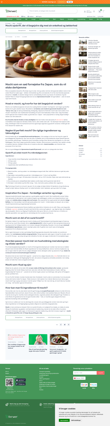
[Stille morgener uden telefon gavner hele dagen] (83, 95)
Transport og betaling (44, 371)
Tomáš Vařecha (12, 342)
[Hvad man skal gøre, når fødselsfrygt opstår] (83, 48)
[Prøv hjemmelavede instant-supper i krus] (83, 136)
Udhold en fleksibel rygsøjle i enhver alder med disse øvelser (94, 42)
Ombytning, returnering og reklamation (49, 373)
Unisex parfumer (44, 30)
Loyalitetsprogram (44, 375)
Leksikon (31, 16)
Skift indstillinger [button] (76, 420)
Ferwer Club (92, 16)
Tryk (40, 388)
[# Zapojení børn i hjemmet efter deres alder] (83, 89)
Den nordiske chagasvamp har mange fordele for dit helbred (16, 346)
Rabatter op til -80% (13, 16)
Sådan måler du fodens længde (47, 382)
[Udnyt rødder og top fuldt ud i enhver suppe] (83, 101)
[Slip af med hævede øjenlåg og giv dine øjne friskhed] (38, 339)
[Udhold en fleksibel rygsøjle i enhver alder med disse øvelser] (83, 42)
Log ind (100, 373)
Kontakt (101, 16)
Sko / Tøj (99, 19)
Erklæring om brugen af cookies (47, 384)
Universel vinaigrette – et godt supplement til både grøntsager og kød (58, 351)
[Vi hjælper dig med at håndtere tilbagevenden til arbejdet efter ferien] (83, 62)
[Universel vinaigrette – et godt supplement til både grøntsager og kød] (59, 339)
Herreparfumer (32, 30)
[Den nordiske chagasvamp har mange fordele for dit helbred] (17, 337)
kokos (55, 256)
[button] (20, 380)
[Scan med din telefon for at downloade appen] (9, 382)
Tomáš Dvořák (32, 347)
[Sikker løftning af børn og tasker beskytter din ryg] (83, 107)
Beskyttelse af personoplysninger (47, 386)
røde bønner (59, 120)
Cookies (41, 389)
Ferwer (8, 23)
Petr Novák (52, 347)
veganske (14, 209)
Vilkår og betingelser (44, 379)
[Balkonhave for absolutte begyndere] (83, 83)
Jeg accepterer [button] (64, 420)
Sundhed (19, 23)
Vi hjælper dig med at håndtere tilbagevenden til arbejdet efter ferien (95, 62)
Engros (39, 16)
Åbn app (70, 1)
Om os (7, 371)
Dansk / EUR (80, 378)
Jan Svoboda (8, 36)
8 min (18, 36)
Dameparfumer (22, 30)
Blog (24, 16)
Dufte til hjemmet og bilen (57, 30)
